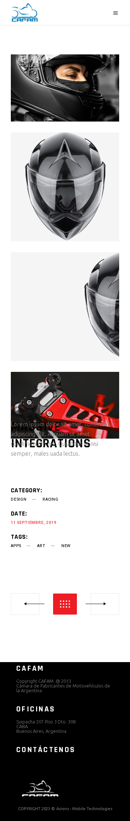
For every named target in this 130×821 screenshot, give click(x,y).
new (66, 546)
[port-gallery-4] (65, 405)
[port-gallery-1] (65, 88)
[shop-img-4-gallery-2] (65, 186)
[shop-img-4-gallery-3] (65, 306)
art (41, 546)
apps (16, 546)
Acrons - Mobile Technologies (84, 808)
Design (19, 499)
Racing (50, 499)
